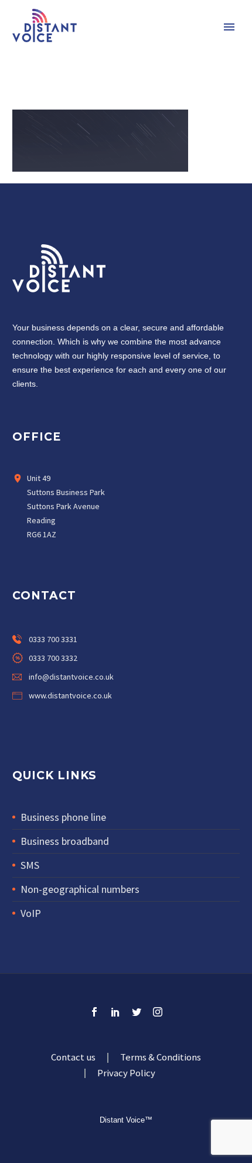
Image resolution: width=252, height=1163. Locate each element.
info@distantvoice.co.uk (71, 676)
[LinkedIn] (115, 1012)
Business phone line (63, 817)
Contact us (73, 1058)
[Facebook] (18, 719)
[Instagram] (92, 719)
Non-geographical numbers (80, 889)
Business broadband (65, 841)
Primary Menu (229, 27)
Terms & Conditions (160, 1058)
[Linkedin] (43, 719)
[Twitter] (67, 719)
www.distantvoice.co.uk (70, 695)
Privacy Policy (126, 1074)
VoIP (31, 913)
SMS (30, 865)
